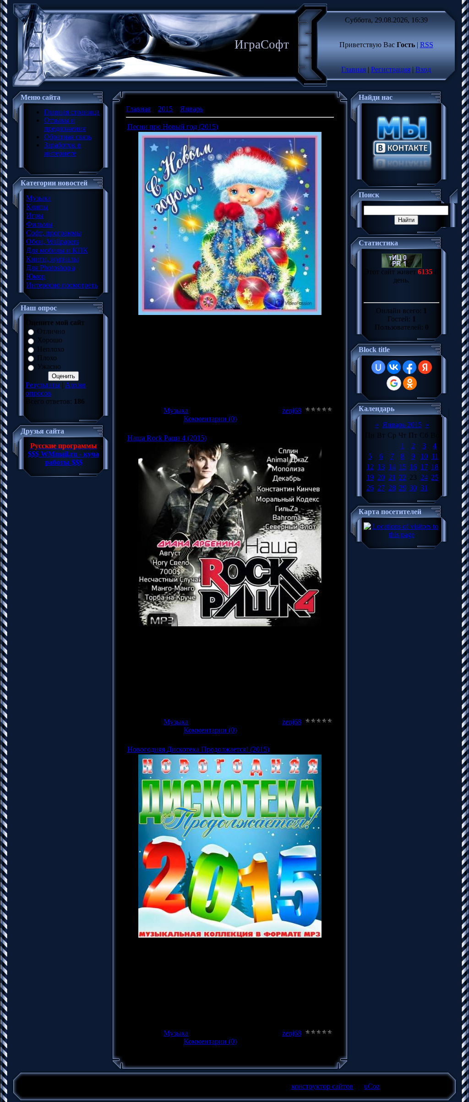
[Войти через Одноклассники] (410, 383)
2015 (165, 109)
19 (370, 477)
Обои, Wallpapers (52, 241)
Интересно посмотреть (62, 285)
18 (434, 467)
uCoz (372, 1086)
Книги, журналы (52, 259)
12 (370, 467)
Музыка (38, 198)
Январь (191, 109)
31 (424, 488)
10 (424, 456)
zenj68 (291, 410)
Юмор (35, 276)
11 (434, 456)
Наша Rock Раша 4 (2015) (167, 438)
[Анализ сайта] (402, 265)
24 (424, 477)
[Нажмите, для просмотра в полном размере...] (230, 312)
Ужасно (49, 367)
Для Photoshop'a (50, 267)
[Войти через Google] (394, 383)
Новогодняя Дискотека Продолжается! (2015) (198, 749)
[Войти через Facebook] (409, 367)
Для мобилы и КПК (57, 250)
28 (392, 488)
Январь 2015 (402, 425)
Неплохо (50, 349)
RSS (426, 45)
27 (381, 488)
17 (424, 467)
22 (402, 477)
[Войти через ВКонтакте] (394, 367)
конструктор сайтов (322, 1086)
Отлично (51, 331)
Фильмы (39, 224)
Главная (353, 69)
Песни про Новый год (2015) (172, 126)
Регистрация (390, 69)
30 (413, 488)
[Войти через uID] (378, 367)
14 (392, 467)
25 (434, 477)
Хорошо (49, 340)
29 (402, 488)
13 (381, 467)
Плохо (47, 358)
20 (381, 477)
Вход (423, 69)
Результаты (43, 385)
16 (413, 467)
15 (402, 467)
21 (392, 477)
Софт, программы (54, 233)
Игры (35, 215)
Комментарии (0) (210, 419)
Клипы (37, 207)
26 (370, 488)
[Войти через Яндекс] (425, 367)
